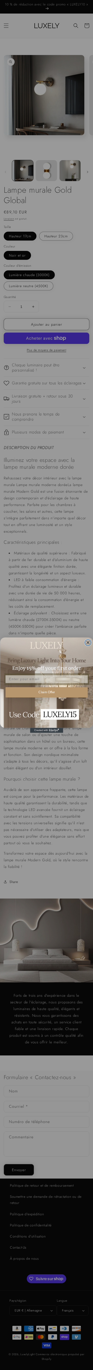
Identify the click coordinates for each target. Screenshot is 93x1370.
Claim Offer (46, 692)
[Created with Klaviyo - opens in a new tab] (46, 730)
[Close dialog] (88, 642)
